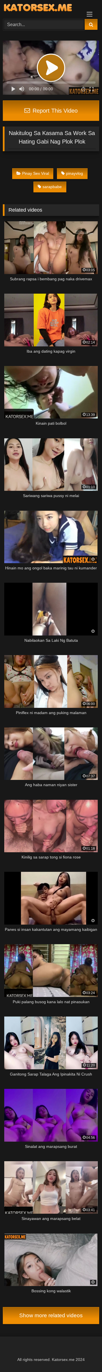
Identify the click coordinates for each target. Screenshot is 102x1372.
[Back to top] (84, 1355)
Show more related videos (51, 1315)
